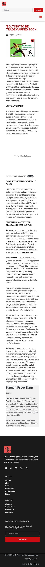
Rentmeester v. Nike (25, 252)
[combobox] (17, 10)
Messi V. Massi (27, 310)
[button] (40, 16)
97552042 (21, 120)
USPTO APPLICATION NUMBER (16, 176)
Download (30, 176)
